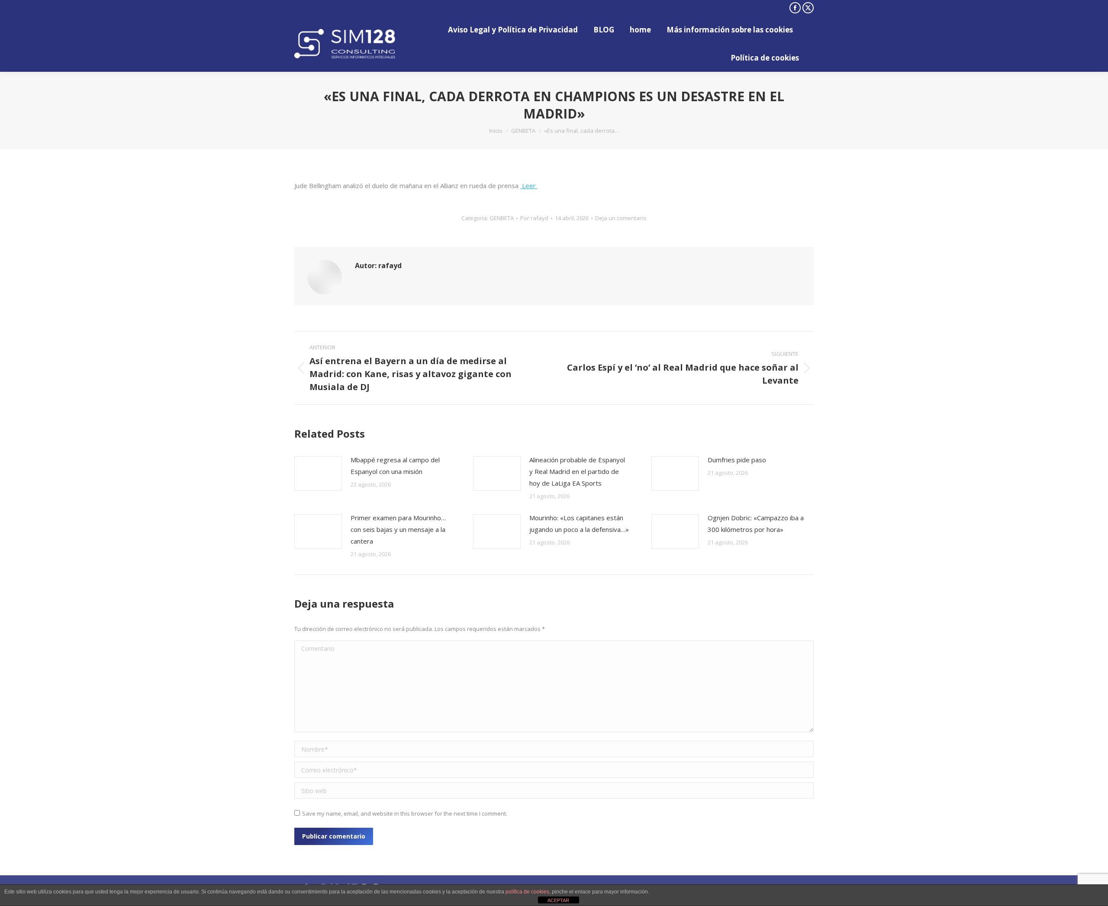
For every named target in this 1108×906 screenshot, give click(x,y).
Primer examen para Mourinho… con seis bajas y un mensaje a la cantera (398, 529)
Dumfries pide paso (737, 459)
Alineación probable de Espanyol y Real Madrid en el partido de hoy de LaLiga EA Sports (577, 471)
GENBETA (502, 218)
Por (534, 218)
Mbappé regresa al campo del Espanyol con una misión (395, 465)
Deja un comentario (621, 218)
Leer (529, 185)
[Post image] (318, 473)
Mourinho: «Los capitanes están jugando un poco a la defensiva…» (579, 523)
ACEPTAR (558, 900)
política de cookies (527, 892)
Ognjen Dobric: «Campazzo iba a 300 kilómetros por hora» (756, 523)
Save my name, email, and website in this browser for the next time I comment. (404, 813)
